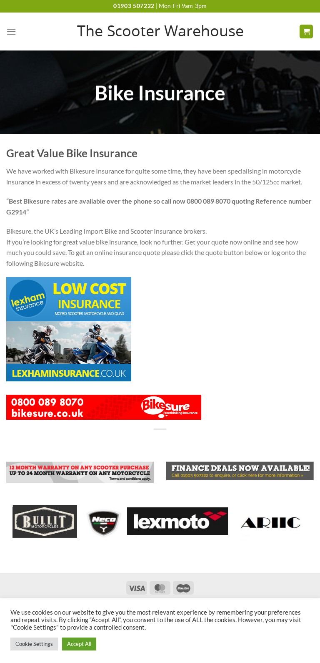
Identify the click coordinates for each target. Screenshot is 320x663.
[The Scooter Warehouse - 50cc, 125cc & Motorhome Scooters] (160, 31)
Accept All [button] (79, 643)
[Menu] (11, 31)
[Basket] (306, 31)
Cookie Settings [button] (34, 643)
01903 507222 (134, 6)
